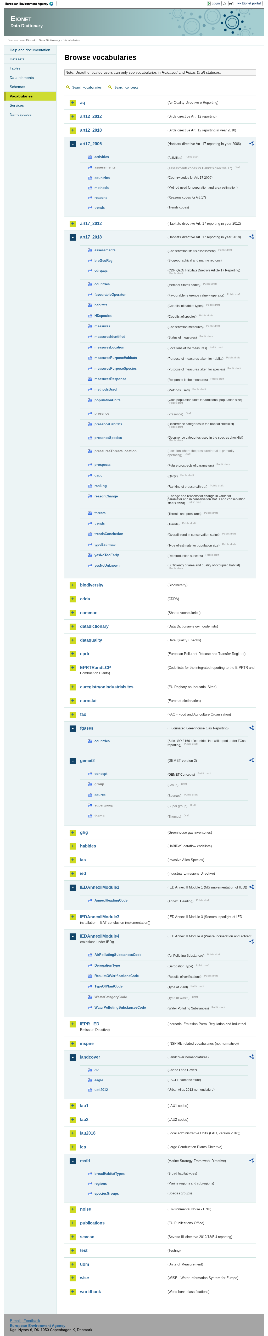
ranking (100, 486)
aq (82, 102)
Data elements (22, 77)
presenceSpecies (108, 438)
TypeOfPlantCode (108, 986)
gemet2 (87, 760)
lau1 (84, 1105)
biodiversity (91, 585)
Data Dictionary (49, 40)
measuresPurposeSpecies (115, 368)
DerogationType (107, 965)
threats (99, 513)
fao (83, 714)
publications (92, 1223)
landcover (90, 1057)
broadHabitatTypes (109, 1174)
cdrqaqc (101, 270)
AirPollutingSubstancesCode (117, 955)
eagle (98, 1080)
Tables (15, 68)
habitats (100, 305)
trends (99, 208)
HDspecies (102, 316)
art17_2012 (91, 223)
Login (216, 3)
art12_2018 (91, 130)
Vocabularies (21, 96)
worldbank (90, 1291)
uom (84, 1264)
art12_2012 (91, 116)
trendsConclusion (108, 534)
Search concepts (126, 87)
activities (101, 157)
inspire (87, 1043)
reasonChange (106, 496)
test (83, 1250)
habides (88, 846)
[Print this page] (225, 3)
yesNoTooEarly (106, 555)
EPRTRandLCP (95, 667)
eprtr (85, 654)
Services (17, 105)
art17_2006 (91, 144)
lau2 (84, 1119)
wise (84, 1278)
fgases (86, 728)
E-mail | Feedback (25, 1320)
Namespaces (20, 114)
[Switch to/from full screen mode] (232, 3)
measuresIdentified (109, 337)
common (89, 613)
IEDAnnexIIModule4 (99, 936)
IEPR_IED (89, 1024)
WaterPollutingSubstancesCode (120, 1007)
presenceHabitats (108, 424)
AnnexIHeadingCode (110, 900)
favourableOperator (110, 295)
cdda (85, 599)
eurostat (88, 701)
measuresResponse (110, 379)
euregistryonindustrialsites (106, 687)
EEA (31, 3)
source (99, 795)
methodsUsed (105, 389)
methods (101, 188)
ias (83, 860)
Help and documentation (30, 50)
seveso (87, 1237)
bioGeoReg (103, 261)
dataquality (91, 640)
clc (96, 1070)
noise (85, 1209)
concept (100, 774)
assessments (104, 250)
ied (83, 873)
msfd (85, 1161)
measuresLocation (109, 347)
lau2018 (88, 1133)
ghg (84, 832)
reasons (100, 198)
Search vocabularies (87, 87)
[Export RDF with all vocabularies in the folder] (251, 144)
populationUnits (107, 400)
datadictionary (94, 626)
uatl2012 (101, 1090)
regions (100, 1184)
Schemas (17, 87)
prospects (102, 465)
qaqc (98, 475)
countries (102, 178)
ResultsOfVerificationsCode (116, 976)
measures (102, 326)
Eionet (30, 40)
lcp (83, 1147)
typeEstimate (104, 545)
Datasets (17, 59)
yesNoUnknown (107, 565)
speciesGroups (106, 1193)
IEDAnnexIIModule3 (99, 917)
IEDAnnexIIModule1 (99, 887)
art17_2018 (91, 237)
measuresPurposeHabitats (115, 358)
